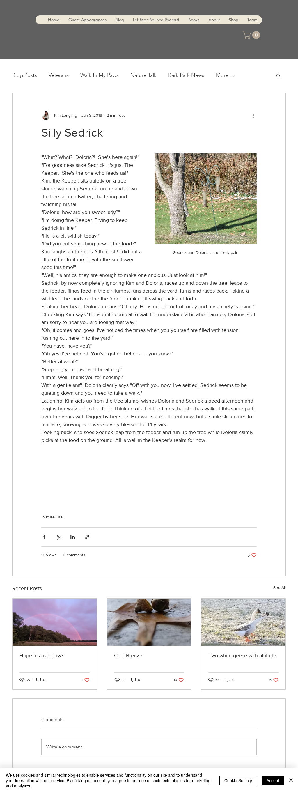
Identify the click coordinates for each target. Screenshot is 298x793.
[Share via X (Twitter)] (58, 537)
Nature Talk (143, 75)
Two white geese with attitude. (242, 656)
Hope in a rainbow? (41, 656)
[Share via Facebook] (44, 537)
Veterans (59, 75)
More (222, 75)
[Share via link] (87, 537)
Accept (273, 780)
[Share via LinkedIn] (72, 537)
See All (279, 587)
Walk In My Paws (99, 75)
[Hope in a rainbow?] (55, 622)
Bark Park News (186, 75)
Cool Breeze (128, 656)
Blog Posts (24, 75)
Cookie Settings (238, 780)
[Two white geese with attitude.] (243, 622)
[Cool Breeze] (149, 622)
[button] (252, 35)
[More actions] (253, 115)
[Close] (291, 780)
